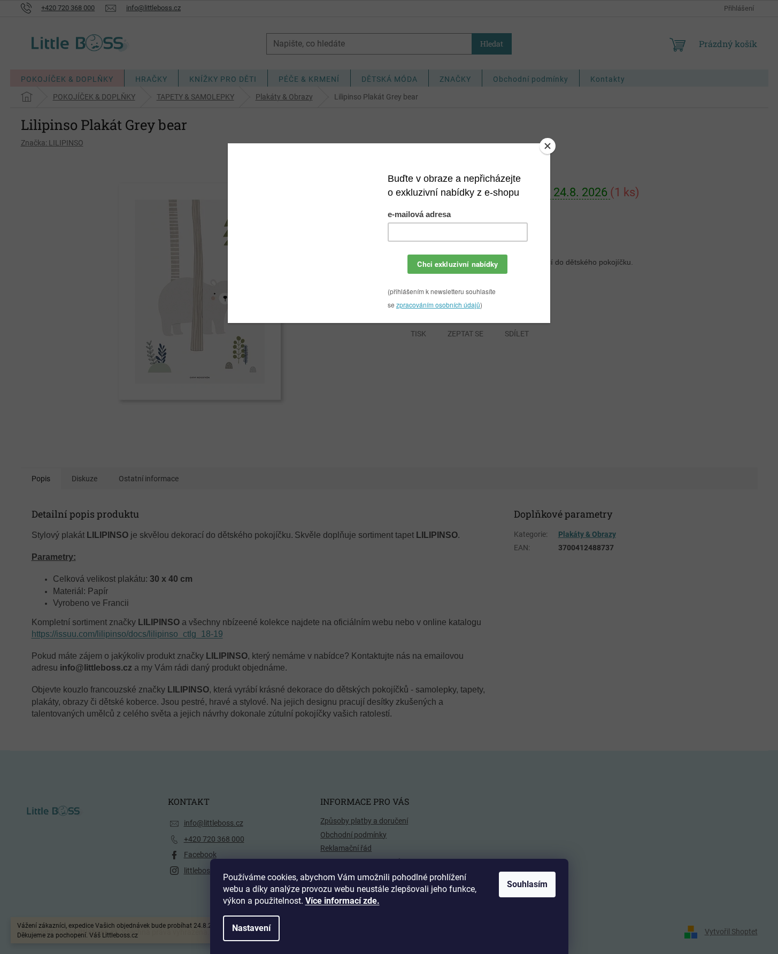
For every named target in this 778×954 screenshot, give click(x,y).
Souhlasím (527, 884)
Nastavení (251, 928)
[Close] (548, 146)
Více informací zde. (342, 901)
